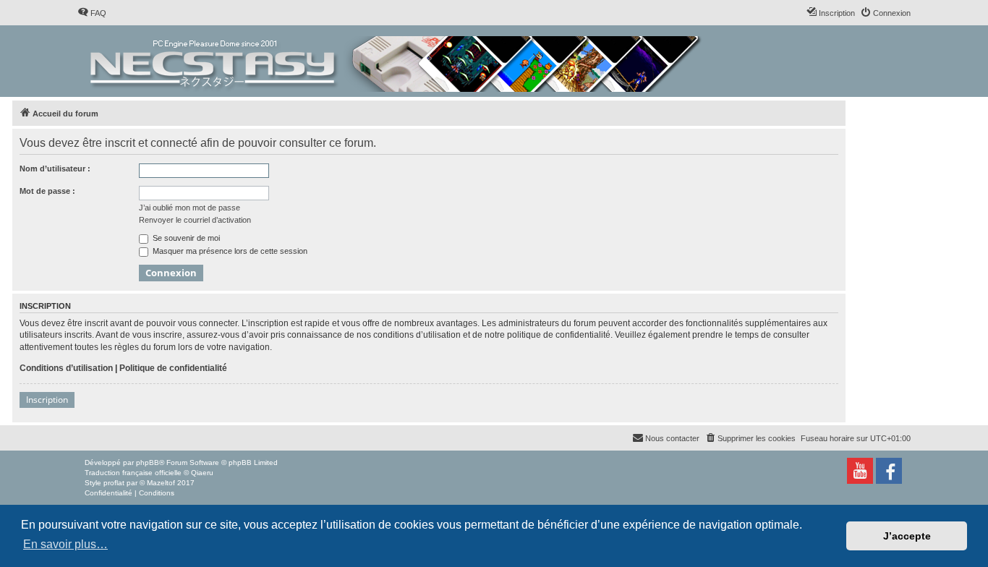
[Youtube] (860, 471)
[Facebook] (889, 471)
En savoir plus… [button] (65, 544)
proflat (113, 483)
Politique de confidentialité (173, 368)
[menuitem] (91, 13)
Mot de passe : (47, 191)
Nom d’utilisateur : (55, 168)
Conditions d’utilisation (66, 368)
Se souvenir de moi (185, 238)
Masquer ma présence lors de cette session (228, 251)
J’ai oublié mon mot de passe (189, 207)
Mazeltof (161, 483)
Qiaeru (202, 473)
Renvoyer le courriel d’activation (195, 220)
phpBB (147, 462)
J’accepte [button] (907, 536)
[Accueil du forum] (396, 61)
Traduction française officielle (133, 473)
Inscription (47, 399)
